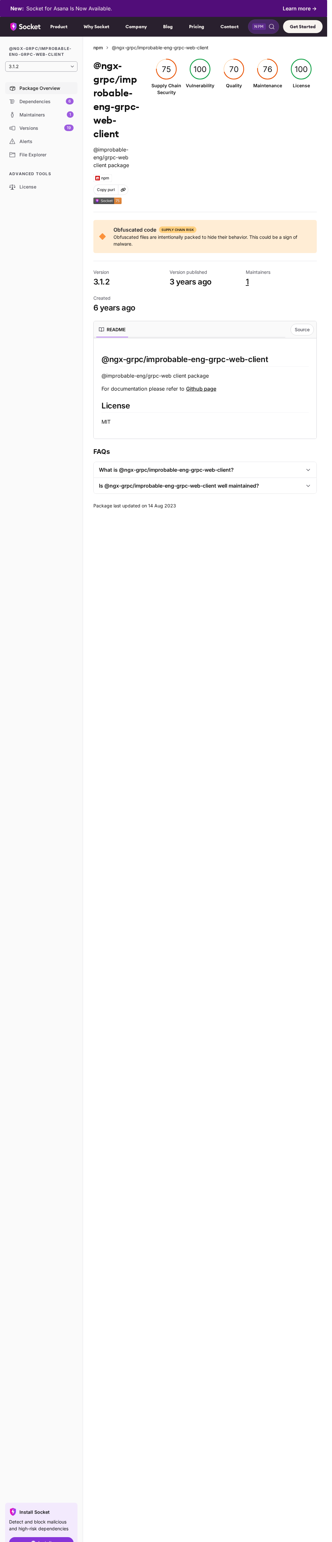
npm (98, 47)
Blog (168, 27)
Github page (201, 388)
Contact (229, 27)
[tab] (112, 329)
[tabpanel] (205, 390)
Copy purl (106, 189)
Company (136, 27)
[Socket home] (25, 26)
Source (302, 329)
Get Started (303, 27)
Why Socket (96, 27)
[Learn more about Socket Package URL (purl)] (123, 190)
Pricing (196, 27)
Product (58, 27)
